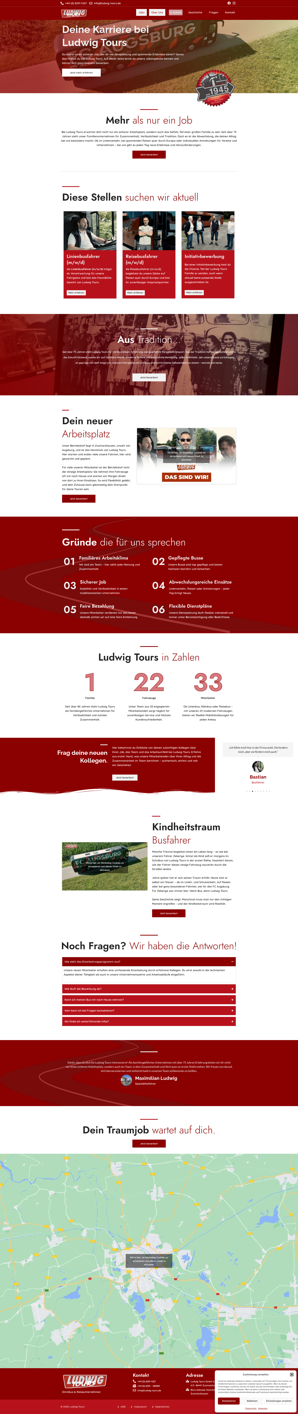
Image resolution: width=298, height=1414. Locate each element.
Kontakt (230, 12)
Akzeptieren (229, 1400)
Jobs (141, 12)
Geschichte (195, 12)
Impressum (262, 1408)
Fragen (213, 12)
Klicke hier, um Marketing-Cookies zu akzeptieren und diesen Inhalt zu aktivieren (186, 456)
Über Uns (157, 12)
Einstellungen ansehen (279, 1400)
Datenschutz (251, 1408)
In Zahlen (176, 12)
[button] (291, 1374)
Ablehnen (252, 1400)
